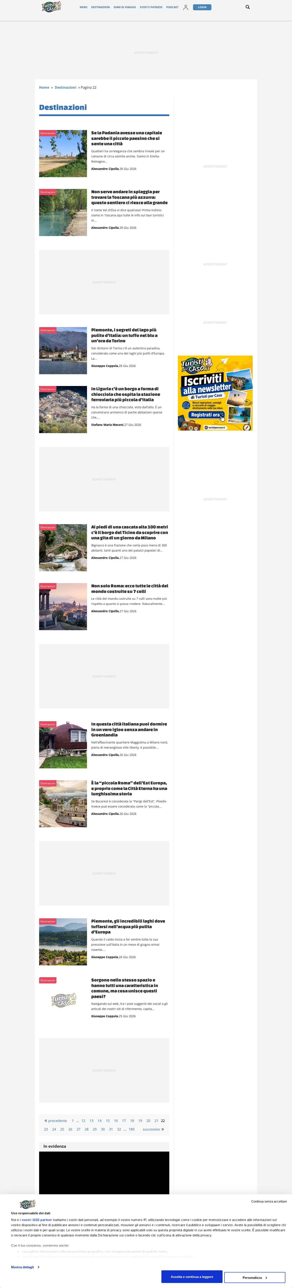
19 (140, 1120)
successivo (151, 1129)
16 (116, 1120)
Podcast (172, 7)
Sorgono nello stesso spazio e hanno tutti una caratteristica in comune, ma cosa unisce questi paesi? (124, 988)
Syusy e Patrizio (151, 7)
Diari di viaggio (125, 7)
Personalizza (252, 1277)
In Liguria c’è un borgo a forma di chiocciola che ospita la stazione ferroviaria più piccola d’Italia (125, 394)
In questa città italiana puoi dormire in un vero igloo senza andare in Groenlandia (129, 729)
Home (44, 87)
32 (119, 1129)
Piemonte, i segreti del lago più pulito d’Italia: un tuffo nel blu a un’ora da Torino (124, 335)
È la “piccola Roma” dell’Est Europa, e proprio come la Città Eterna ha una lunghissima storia (129, 788)
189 (131, 1129)
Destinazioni (100, 7)
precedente (57, 1120)
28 (86, 1129)
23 (46, 1129)
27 (78, 1129)
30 (103, 1129)
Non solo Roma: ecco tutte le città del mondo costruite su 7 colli (129, 588)
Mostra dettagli (22, 1267)
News (83, 7)
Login (202, 7)
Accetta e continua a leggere (192, 1276)
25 (62, 1129)
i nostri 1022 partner (36, 1220)
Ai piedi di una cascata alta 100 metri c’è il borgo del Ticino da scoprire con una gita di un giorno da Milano (129, 532)
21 (156, 1120)
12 (83, 1120)
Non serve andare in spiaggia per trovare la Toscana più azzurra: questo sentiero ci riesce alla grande (129, 197)
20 (148, 1120)
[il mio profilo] (185, 10)
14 (100, 1120)
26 (70, 1129)
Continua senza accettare (269, 1201)
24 (54, 1129)
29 (95, 1129)
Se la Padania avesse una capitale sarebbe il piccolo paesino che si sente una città (126, 138)
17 (124, 1120)
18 (132, 1120)
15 (108, 1120)
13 (91, 1120)
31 (111, 1129)
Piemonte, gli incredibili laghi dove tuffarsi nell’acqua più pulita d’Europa (128, 926)
